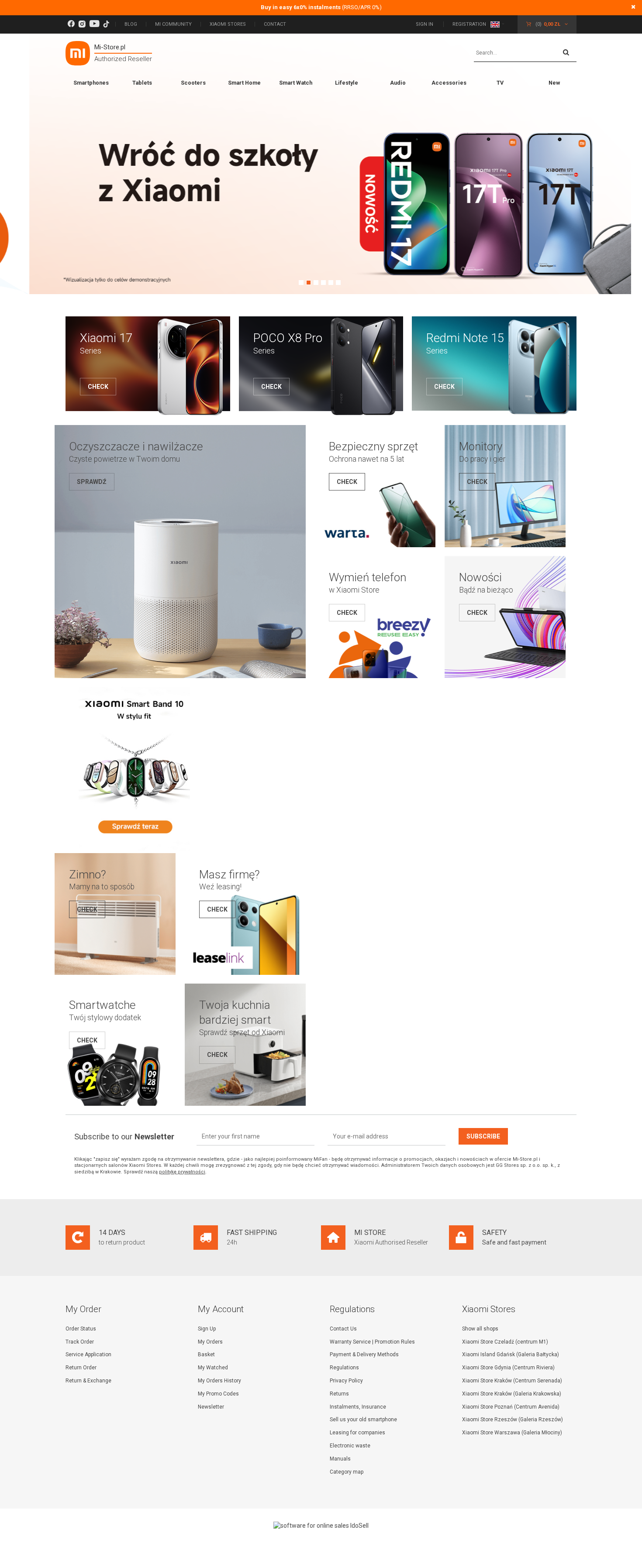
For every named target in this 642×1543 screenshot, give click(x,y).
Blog (130, 24)
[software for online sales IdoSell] (321, 1525)
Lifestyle (346, 82)
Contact (275, 24)
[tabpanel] (321, 160)
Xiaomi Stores (228, 24)
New (554, 82)
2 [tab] (308, 282)
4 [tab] (323, 282)
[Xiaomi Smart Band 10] (134, 848)
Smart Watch (295, 82)
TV (500, 82)
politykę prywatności (182, 1172)
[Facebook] (71, 24)
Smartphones (91, 82)
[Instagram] (81, 24)
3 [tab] (316, 282)
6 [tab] (338, 282)
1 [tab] (301, 282)
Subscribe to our (124, 1136)
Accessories (448, 82)
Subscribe (483, 1136)
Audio (398, 82)
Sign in (425, 24)
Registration (469, 24)
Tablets (142, 82)
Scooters (193, 82)
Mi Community (173, 24)
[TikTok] (106, 24)
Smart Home (244, 82)
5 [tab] (330, 282)
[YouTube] (94, 24)
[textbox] (525, 53)
